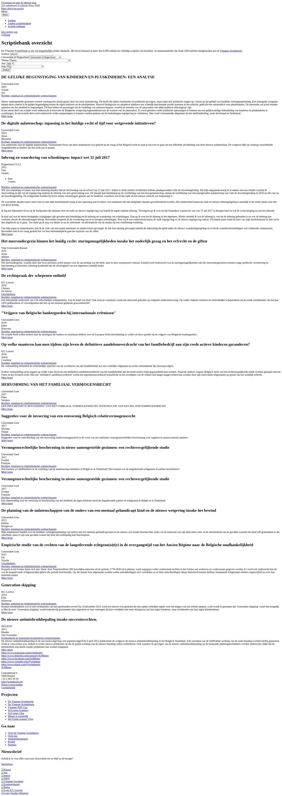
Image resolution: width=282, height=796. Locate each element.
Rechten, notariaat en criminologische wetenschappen (28, 95)
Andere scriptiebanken (19, 23)
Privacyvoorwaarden (12, 684)
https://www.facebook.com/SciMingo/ (20, 658)
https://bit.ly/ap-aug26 (12, 8)
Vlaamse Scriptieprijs (231, 50)
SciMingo (6, 667)
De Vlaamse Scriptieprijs (20, 701)
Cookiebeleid (8, 687)
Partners (12, 744)
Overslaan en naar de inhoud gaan (18, 2)
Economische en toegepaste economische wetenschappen (30, 638)
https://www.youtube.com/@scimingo (20, 661)
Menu (5, 15)
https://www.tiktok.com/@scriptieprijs (20, 664)
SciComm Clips (16, 713)
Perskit (11, 741)
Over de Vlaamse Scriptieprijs (23, 733)
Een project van (9, 32)
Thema (4, 60)
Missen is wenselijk (18, 716)
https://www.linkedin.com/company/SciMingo (25, 655)
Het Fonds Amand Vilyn (20, 719)
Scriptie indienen (16, 26)
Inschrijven (7, 764)
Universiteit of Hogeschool (15, 57)
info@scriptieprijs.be (12, 681)
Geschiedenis (8, 294)
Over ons (12, 736)
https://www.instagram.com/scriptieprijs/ (22, 652)
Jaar (3, 63)
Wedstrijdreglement (18, 738)
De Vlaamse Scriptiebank (21, 704)
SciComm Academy (18, 710)
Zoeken (12, 20)
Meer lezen (7, 116)
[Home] (5, 34)
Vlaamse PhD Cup (17, 707)
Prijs (3, 66)
